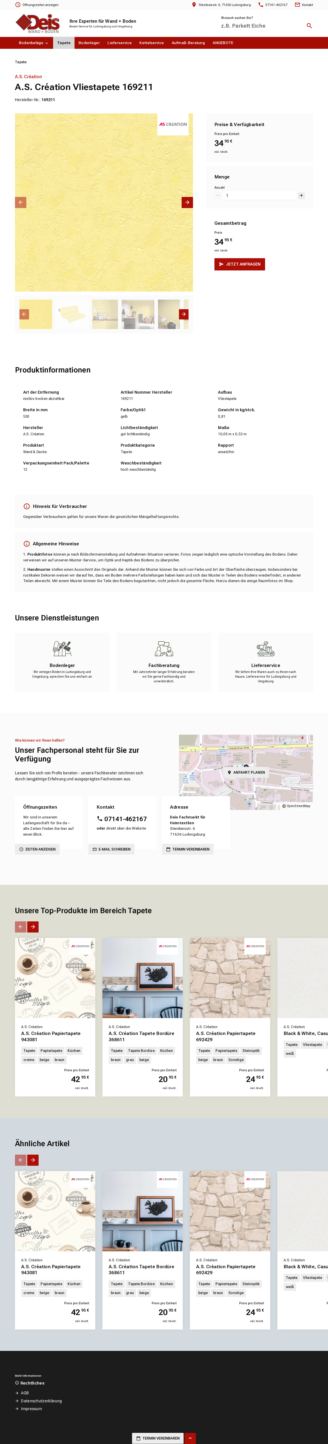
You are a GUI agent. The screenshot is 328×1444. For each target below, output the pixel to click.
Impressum (31, 1408)
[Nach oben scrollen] (190, 1438)
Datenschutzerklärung (41, 1401)
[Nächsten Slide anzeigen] (187, 202)
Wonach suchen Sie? (237, 18)
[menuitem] (34, 43)
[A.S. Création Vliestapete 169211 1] (104, 202)
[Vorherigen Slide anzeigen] (20, 202)
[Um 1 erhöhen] (301, 195)
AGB (25, 1393)
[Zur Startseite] (37, 23)
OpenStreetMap (298, 806)
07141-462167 (125, 819)
